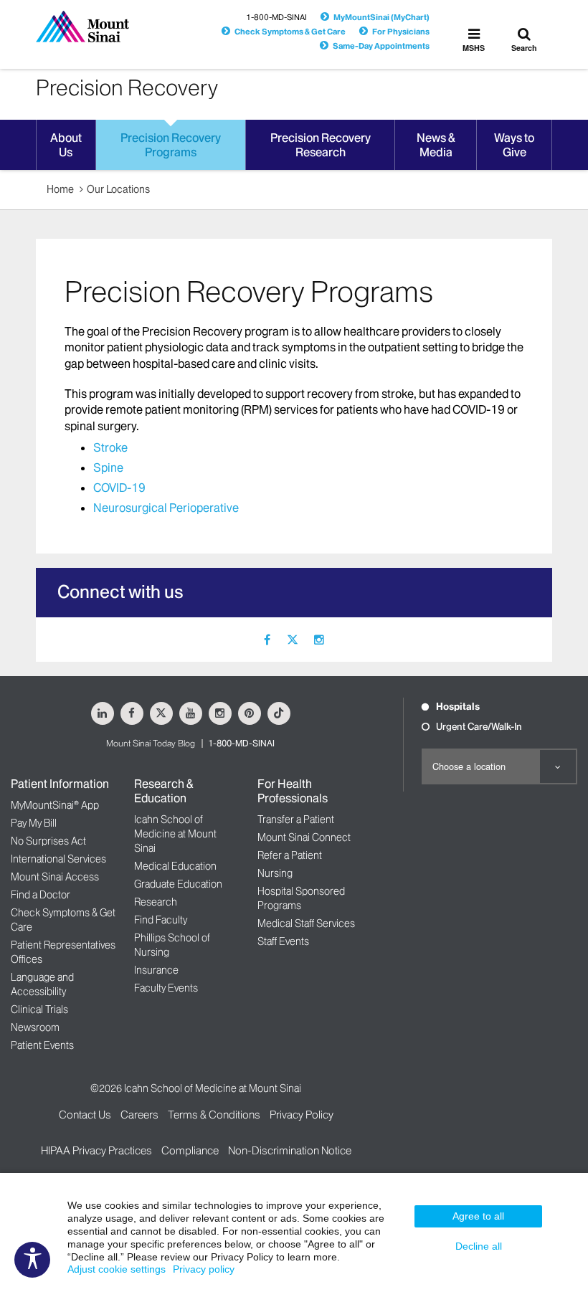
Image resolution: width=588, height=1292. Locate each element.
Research (155, 902)
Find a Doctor (40, 894)
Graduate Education (178, 884)
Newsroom (35, 1027)
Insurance (156, 970)
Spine (108, 467)
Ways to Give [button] (514, 144)
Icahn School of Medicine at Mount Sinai (175, 834)
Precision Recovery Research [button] (320, 144)
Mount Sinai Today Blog (150, 743)
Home (60, 189)
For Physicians (401, 32)
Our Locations (118, 189)
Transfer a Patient (295, 819)
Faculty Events (166, 988)
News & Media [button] (436, 144)
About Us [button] (66, 144)
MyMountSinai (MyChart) (381, 17)
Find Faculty (160, 919)
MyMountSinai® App (55, 805)
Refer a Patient (289, 855)
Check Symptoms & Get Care (290, 32)
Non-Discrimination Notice (289, 1150)
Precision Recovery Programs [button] (170, 144)
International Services (58, 858)
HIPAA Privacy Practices (96, 1150)
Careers (139, 1114)
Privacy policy (203, 1269)
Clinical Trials (39, 1009)
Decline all (478, 1246)
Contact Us (85, 1114)
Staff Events (283, 941)
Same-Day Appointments (381, 46)
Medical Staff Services (306, 923)
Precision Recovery (127, 87)
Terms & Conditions (214, 1114)
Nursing (275, 873)
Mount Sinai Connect (304, 837)
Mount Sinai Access (55, 876)
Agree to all (478, 1216)
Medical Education (175, 866)
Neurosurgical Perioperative (166, 507)
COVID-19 (119, 487)
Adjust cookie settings (116, 1269)
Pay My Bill (34, 823)
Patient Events (42, 1045)
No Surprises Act (48, 841)
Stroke (110, 447)
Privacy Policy (301, 1114)
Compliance (190, 1150)
